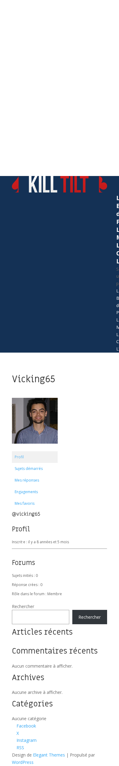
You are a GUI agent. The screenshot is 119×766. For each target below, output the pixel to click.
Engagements (26, 491)
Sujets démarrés (29, 468)
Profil (19, 457)
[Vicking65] (35, 448)
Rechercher (23, 606)
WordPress (23, 762)
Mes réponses (27, 480)
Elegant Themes (49, 755)
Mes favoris (24, 503)
